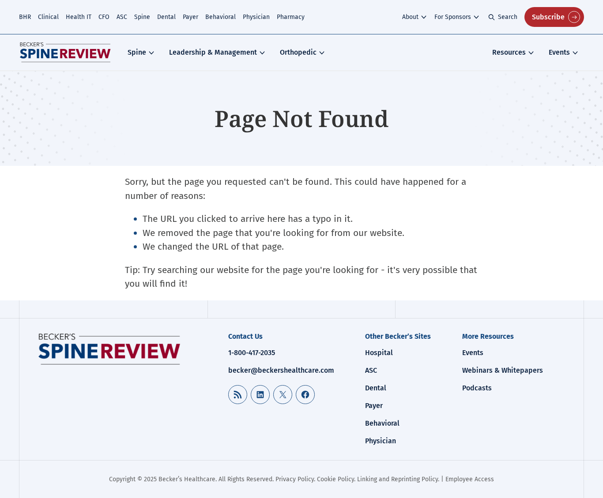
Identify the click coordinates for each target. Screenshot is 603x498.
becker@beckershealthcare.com (281, 370)
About (410, 17)
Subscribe (548, 17)
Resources (509, 52)
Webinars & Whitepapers (502, 370)
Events (559, 52)
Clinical (48, 17)
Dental (166, 17)
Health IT (78, 17)
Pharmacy (291, 17)
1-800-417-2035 (251, 352)
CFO (103, 17)
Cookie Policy (335, 479)
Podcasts (477, 388)
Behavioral (220, 17)
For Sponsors (452, 17)
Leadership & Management (213, 52)
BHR (25, 17)
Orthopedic (298, 52)
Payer (190, 17)
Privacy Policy (294, 479)
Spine (142, 17)
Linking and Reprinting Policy (397, 479)
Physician (256, 17)
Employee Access (469, 479)
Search (507, 17)
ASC (122, 17)
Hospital (379, 352)
